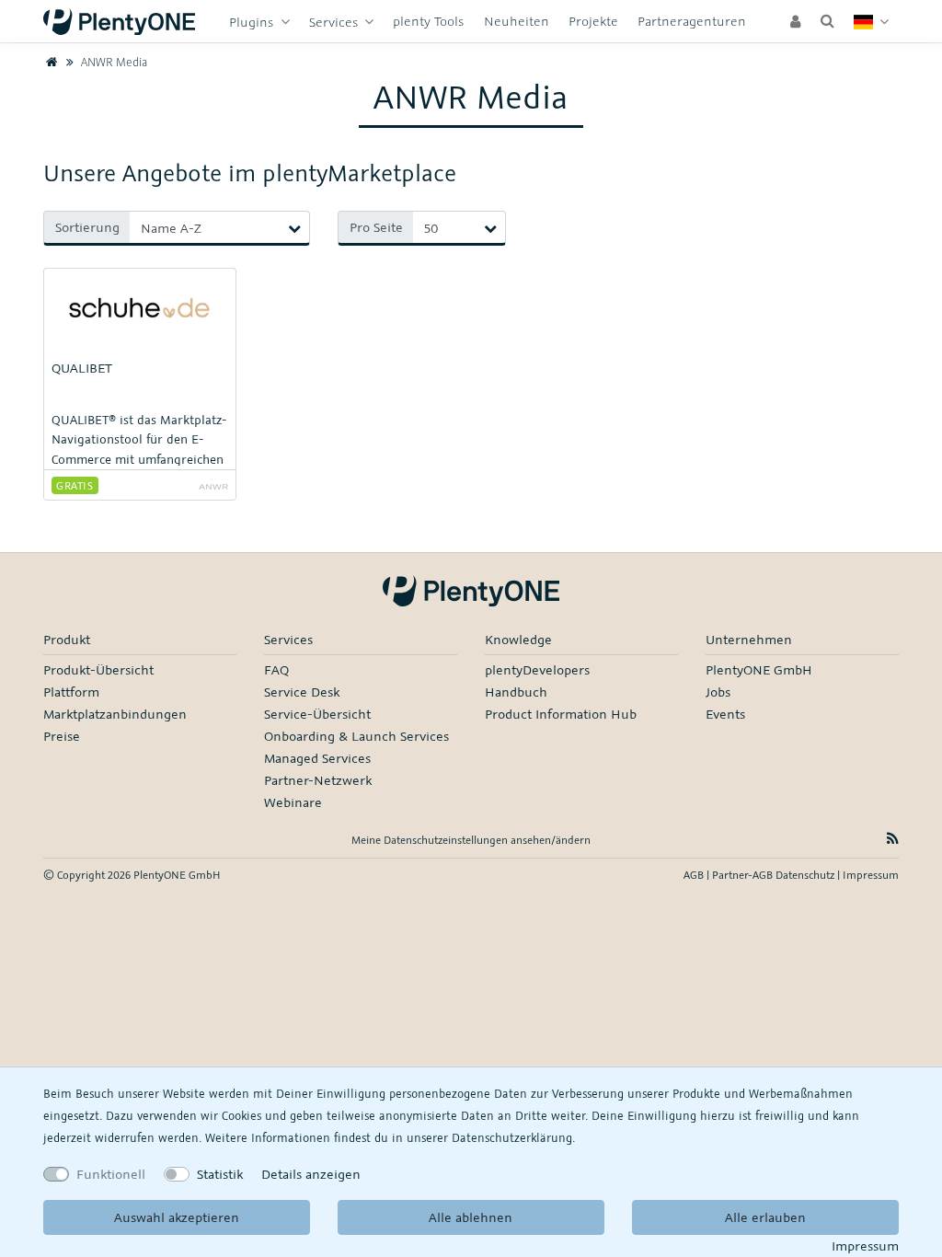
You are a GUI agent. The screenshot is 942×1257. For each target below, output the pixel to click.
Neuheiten (516, 20)
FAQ (276, 669)
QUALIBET (82, 367)
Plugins (253, 21)
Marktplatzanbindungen (115, 713)
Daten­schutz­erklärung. (513, 1137)
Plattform (71, 691)
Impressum (865, 1245)
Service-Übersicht (317, 713)
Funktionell (110, 1173)
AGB (695, 875)
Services (335, 21)
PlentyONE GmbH (759, 669)
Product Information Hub (561, 713)
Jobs (718, 691)
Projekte (593, 20)
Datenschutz (806, 875)
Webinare (293, 802)
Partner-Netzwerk (318, 780)
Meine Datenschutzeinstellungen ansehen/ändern (471, 840)
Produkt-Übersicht (98, 669)
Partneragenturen (692, 20)
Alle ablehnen (470, 1217)
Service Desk (301, 691)
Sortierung (87, 227)
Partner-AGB (743, 875)
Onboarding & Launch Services (356, 735)
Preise (61, 735)
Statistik (220, 1173)
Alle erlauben (765, 1217)
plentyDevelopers (537, 669)
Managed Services (317, 758)
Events (725, 713)
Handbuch (516, 691)
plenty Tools (428, 20)
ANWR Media (112, 61)
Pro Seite (376, 227)
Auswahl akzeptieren (176, 1217)
